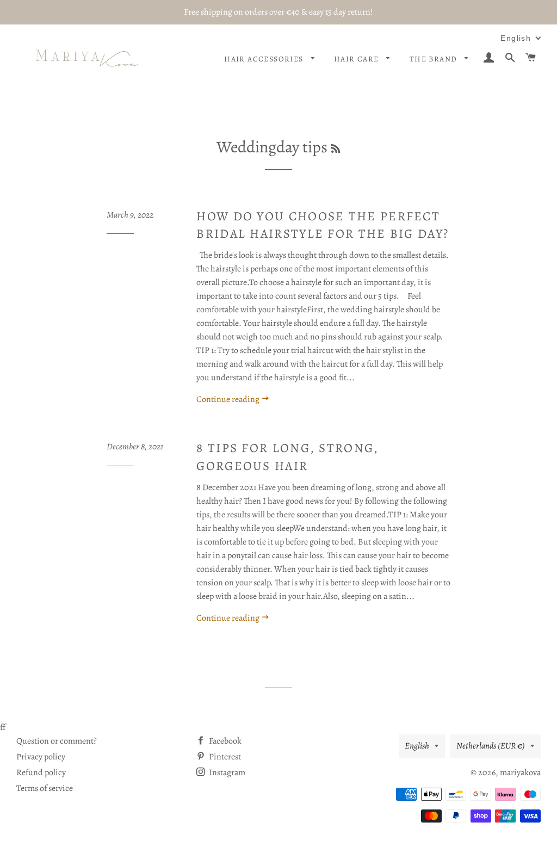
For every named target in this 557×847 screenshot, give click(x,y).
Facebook (224, 741)
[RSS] (336, 149)
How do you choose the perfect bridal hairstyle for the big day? (322, 225)
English (417, 746)
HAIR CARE (357, 59)
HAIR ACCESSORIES (265, 59)
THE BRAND (435, 59)
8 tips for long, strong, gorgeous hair (287, 457)
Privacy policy (40, 757)
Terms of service (44, 788)
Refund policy (41, 772)
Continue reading (228, 399)
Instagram (226, 772)
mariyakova (520, 772)
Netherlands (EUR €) (490, 746)
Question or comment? (56, 741)
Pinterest (224, 757)
